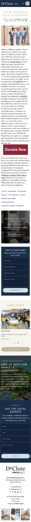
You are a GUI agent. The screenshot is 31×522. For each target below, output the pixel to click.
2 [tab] (15, 343)
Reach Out (15, 290)
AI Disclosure (15, 501)
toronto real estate (8, 199)
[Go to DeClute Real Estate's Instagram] (12, 492)
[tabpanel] (15, 324)
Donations (12, 191)
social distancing (7, 202)
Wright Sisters (15, 62)
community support (8, 206)
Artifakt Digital (18, 504)
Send (15, 456)
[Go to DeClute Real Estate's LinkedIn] (15, 492)
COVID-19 (18, 81)
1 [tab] (13, 343)
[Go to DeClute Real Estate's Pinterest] (18, 492)
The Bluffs (20, 206)
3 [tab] (17, 342)
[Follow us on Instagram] (5, 514)
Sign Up (15, 394)
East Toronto (13, 195)
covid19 (22, 195)
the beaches (21, 191)
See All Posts (15, 349)
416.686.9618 (16, 487)
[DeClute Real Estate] (10, 3)
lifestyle (4, 195)
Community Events (21, 19)
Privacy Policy (15, 499)
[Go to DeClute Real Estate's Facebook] (10, 492)
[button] (27, 3)
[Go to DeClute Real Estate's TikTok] (20, 492)
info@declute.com (16, 489)
